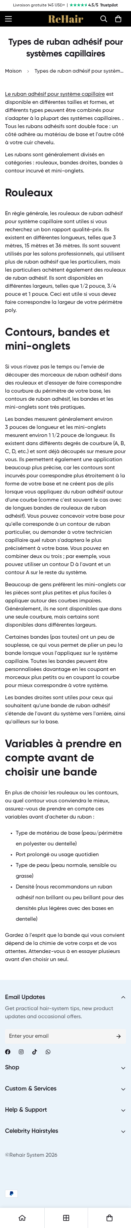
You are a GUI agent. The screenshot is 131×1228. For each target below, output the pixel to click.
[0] (118, 19)
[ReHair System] (65, 18)
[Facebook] (7, 1052)
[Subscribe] (118, 1036)
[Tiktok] (34, 1052)
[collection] (66, 1218)
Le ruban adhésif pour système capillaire (55, 94)
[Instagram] (21, 1052)
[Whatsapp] (48, 1052)
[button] (104, 19)
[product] (22, 1218)
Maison (13, 71)
